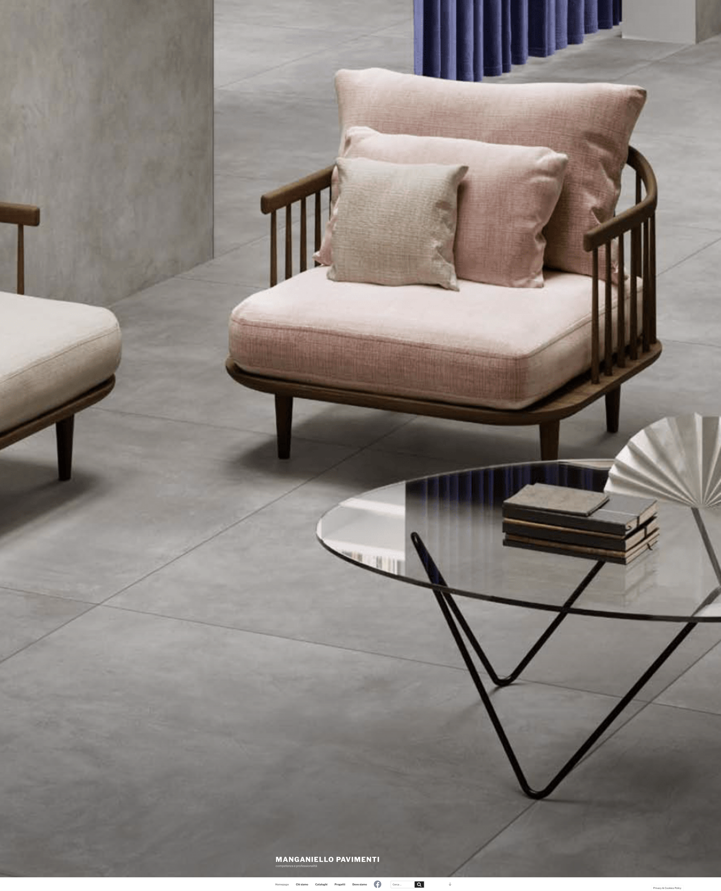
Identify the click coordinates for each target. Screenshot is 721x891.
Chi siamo (302, 884)
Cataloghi (321, 884)
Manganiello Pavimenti (328, 859)
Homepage (282, 884)
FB (379, 884)
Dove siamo (359, 884)
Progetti (340, 884)
